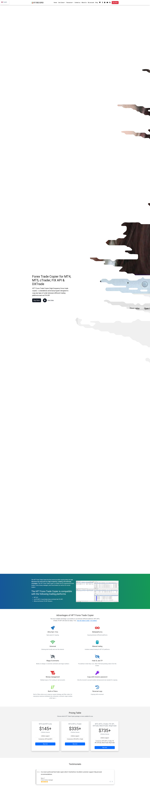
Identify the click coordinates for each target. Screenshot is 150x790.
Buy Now (115, 2)
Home (55, 2)
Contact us (77, 2)
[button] (99, 2)
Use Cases (61, 2)
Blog (96, 2)
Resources (69, 2)
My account (91, 2)
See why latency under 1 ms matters (87, 620)
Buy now (45, 744)
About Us (84, 2)
